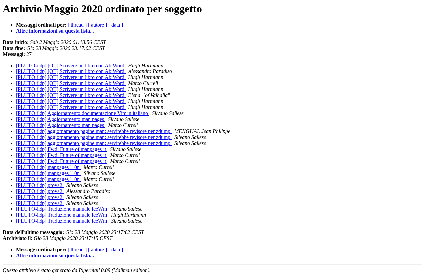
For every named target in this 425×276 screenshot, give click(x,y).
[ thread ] (77, 25)
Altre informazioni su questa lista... (55, 31)
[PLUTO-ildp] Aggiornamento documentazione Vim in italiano (82, 113)
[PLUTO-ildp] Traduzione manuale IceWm (62, 209)
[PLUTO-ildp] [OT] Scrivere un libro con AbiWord (71, 65)
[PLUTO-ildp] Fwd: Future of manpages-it (61, 149)
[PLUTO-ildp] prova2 (40, 185)
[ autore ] (97, 25)
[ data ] (115, 25)
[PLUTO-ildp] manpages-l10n (48, 167)
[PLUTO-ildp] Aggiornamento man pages (60, 119)
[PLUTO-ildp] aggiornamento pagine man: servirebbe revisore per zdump (94, 131)
